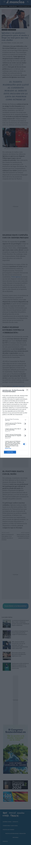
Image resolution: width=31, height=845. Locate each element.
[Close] (27, 390)
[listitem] (15, 420)
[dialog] (15, 422)
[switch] (24, 424)
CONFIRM (10, 452)
